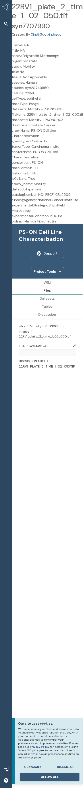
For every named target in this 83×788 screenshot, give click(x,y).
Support (51, 253)
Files (22, 326)
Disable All (65, 767)
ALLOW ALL (50, 777)
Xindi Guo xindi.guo (46, 34)
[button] (6, 24)
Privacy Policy (39, 747)
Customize (33, 767)
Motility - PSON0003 (45, 326)
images (24, 331)
